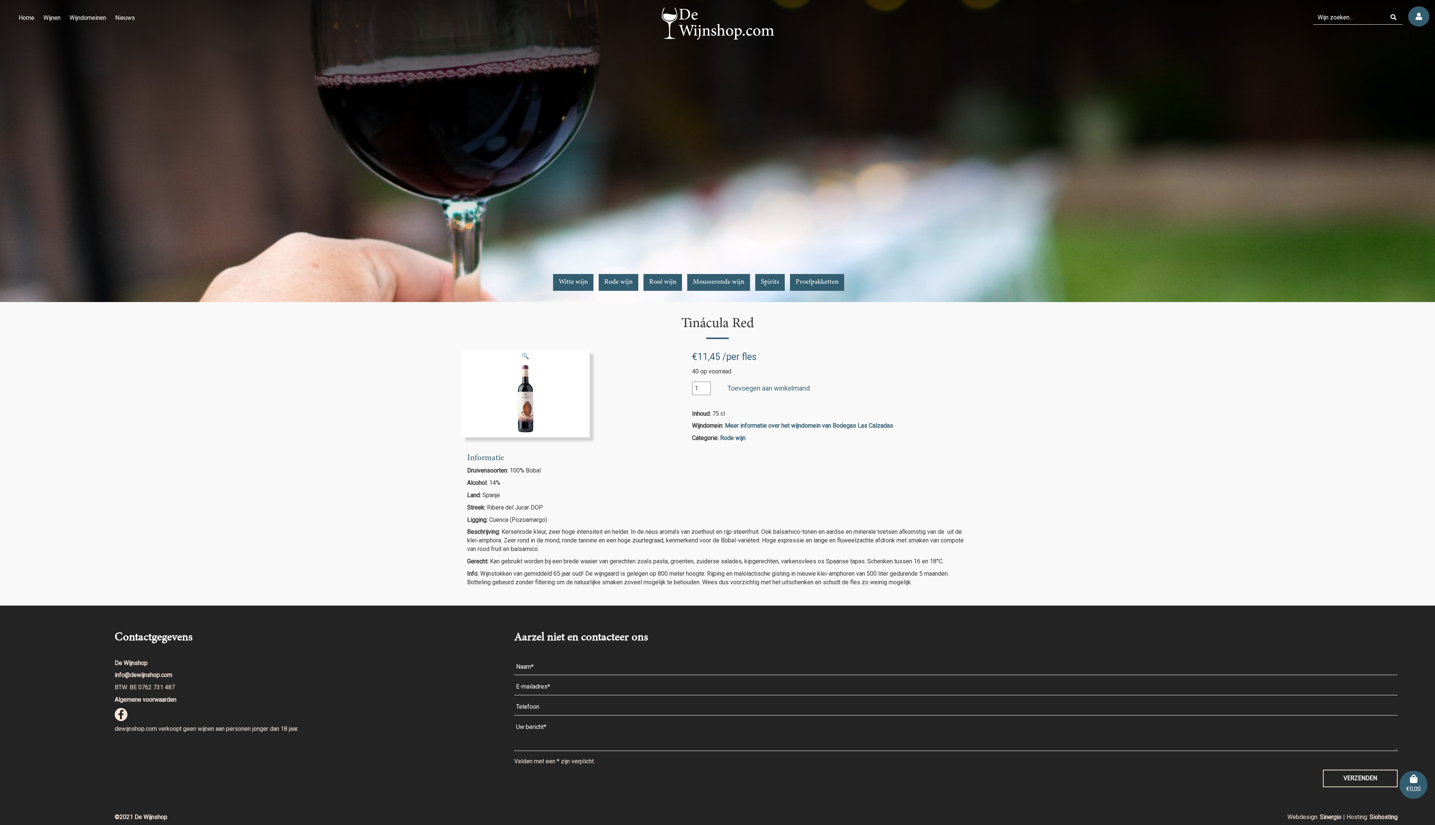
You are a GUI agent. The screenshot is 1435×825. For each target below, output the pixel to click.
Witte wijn (573, 282)
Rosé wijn (662, 282)
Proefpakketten (817, 282)
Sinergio (1331, 817)
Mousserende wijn (718, 282)
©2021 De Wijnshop (141, 817)
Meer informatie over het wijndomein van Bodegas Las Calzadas (809, 425)
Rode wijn (618, 282)
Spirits (770, 282)
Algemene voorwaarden (145, 699)
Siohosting (1384, 817)
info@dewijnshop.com (143, 674)
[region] (717, 151)
